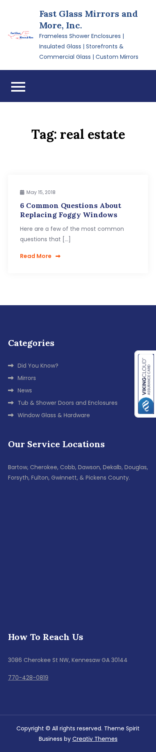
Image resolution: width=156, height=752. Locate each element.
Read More (36, 256)
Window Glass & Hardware (54, 415)
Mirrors (27, 378)
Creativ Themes (95, 739)
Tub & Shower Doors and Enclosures (68, 403)
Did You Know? (38, 366)
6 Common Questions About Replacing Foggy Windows (70, 210)
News (25, 390)
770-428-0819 (28, 678)
